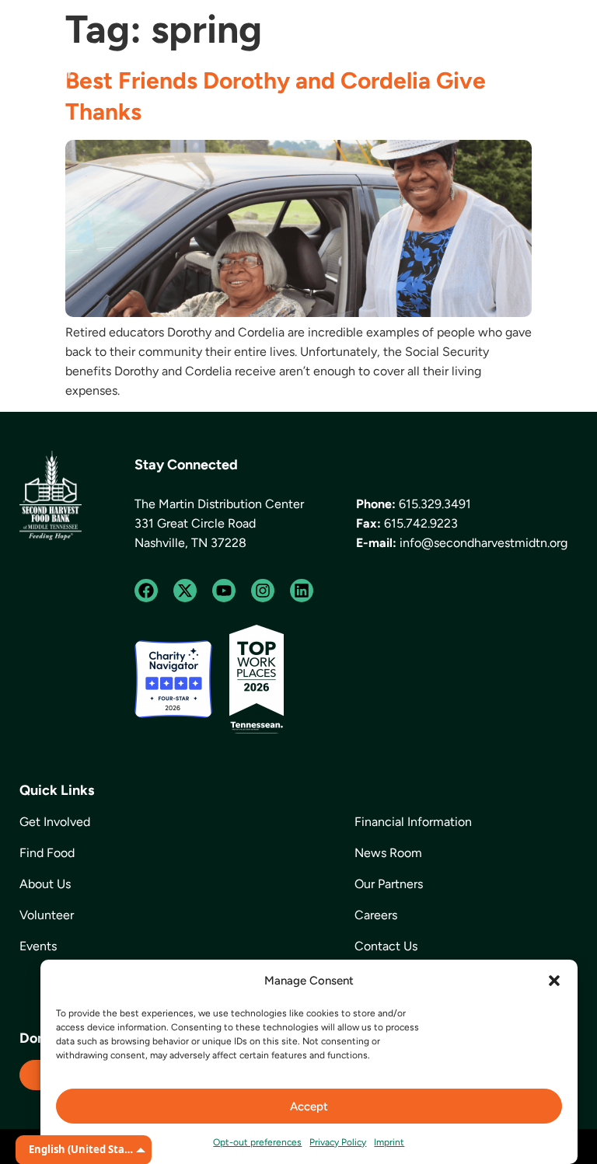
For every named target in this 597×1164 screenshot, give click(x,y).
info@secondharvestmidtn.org (483, 542)
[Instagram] (262, 590)
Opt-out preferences (257, 1142)
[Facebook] (146, 590)
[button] (554, 980)
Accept (309, 1106)
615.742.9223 (421, 523)
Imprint (389, 1142)
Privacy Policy (337, 1142)
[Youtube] (224, 590)
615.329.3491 (435, 504)
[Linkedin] (301, 590)
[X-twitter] (185, 590)
